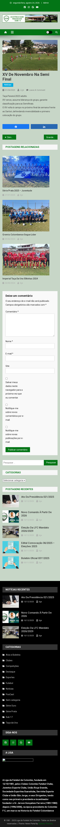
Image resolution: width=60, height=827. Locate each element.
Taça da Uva (12, 722)
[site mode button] (49, 32)
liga (22, 90)
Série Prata (11, 711)
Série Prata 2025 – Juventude (17, 190)
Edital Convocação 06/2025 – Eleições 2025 (37, 545)
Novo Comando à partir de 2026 (36, 514)
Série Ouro (11, 705)
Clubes (9, 660)
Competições (12, 666)
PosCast (10, 694)
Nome (9, 341)
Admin (46, 3)
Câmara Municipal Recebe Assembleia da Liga (11, 137)
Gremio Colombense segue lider (19, 234)
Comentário (12, 311)
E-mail (9, 353)
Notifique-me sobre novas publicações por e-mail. (14, 436)
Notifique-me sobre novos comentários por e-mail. (15, 414)
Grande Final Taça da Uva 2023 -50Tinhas (52, 137)
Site (7, 366)
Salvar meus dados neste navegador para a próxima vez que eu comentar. (14, 390)
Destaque (10, 671)
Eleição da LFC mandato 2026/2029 (35, 529)
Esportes (10, 677)
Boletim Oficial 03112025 (35, 558)
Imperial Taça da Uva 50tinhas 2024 (20, 278)
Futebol (9, 683)
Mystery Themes (45, 824)
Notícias (7, 85)
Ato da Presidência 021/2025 (37, 496)
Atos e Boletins (13, 655)
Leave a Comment (37, 90)
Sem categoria (13, 700)
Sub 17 (9, 717)
